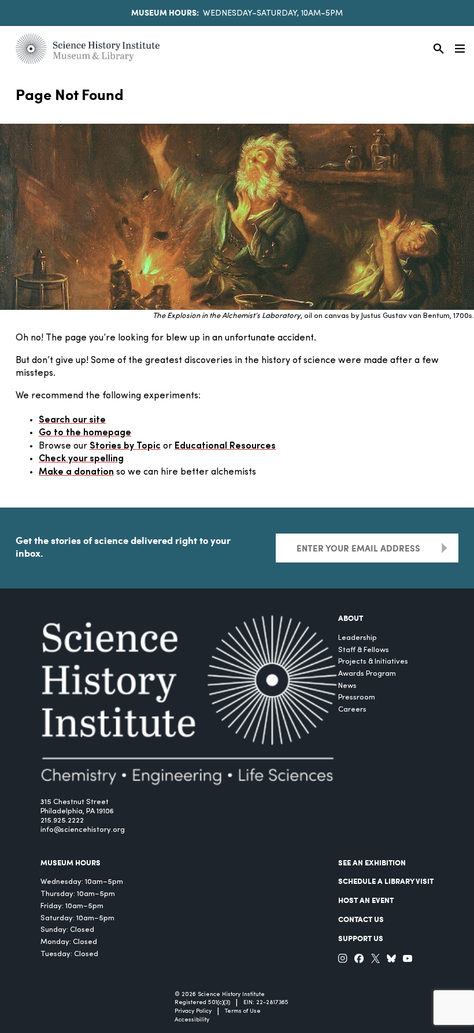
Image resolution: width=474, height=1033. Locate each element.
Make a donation (76, 472)
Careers (352, 709)
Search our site (72, 420)
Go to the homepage (85, 433)
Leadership (357, 638)
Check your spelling (81, 459)
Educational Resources (225, 446)
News (347, 686)
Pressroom (356, 697)
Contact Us (361, 919)
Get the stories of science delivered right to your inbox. (123, 547)
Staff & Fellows (363, 650)
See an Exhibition (372, 862)
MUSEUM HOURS (70, 862)
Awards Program (367, 673)
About (350, 618)
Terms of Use (243, 1011)
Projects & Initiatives (373, 661)
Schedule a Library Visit (386, 881)
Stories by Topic (125, 446)
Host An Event (366, 900)
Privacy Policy (193, 1011)
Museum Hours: (165, 12)
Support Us (360, 938)
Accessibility (192, 1020)
